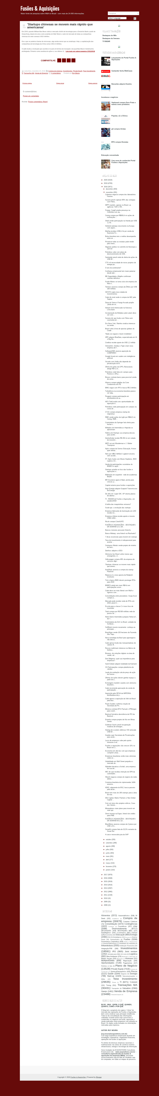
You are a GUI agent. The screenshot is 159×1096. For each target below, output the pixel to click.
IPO (114, 951)
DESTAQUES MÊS (125, 931)
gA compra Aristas (118, 129)
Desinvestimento (119, 929)
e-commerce (121, 933)
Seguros (124, 974)
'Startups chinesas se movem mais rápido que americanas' (60, 26)
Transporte (115, 988)
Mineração (120, 958)
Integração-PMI (106, 948)
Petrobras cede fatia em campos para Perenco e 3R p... (118, 373)
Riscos (134, 971)
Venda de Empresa (41, 73)
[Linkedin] (138, 18)
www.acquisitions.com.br (125, 1052)
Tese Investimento (89, 71)
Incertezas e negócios (109, 97)
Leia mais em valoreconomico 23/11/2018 (80, 51)
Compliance (115, 918)
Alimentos (105, 915)
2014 (105, 885)
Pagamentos (127, 963)
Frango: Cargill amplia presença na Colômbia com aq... (117, 211)
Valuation (126, 988)
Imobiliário (122, 943)
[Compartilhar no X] (64, 60)
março (108, 863)
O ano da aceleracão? (113, 268)
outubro (108, 839)
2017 (105, 875)
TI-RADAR (133, 982)
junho (108, 853)
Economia (108, 935)
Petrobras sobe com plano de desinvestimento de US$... (115, 253)
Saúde (111, 974)
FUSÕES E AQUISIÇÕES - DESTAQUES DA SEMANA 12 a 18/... (120, 526)
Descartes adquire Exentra (121, 84)
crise (135, 926)
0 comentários (56, 73)
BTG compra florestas (119, 142)
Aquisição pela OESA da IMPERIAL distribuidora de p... (118, 694)
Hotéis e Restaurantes (130, 941)
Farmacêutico (114, 939)
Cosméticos (122, 926)
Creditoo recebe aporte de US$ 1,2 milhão (120, 342)
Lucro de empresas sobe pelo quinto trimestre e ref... (118, 741)
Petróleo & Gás (106, 966)
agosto (108, 846)
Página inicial (60, 83)
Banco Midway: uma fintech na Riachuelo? (120, 533)
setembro (109, 843)
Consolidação (111, 924)
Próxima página (27, 83)
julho (107, 849)
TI (22, 73)
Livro (125, 954)
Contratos (111, 926)
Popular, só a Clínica (119, 116)
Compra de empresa (55, 71)
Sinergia (133, 974)
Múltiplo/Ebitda (107, 960)
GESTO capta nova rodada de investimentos (116, 293)
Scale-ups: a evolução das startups (118, 508)
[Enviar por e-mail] (59, 60)
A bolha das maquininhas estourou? (118, 504)
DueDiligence (106, 933)
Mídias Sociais (106, 958)
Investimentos (67, 71)
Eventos (127, 937)
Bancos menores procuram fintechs (118, 530)
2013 (105, 888)
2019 (105, 183)
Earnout (134, 933)
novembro (109, 192)
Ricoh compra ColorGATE (114, 521)
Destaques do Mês (109, 35)
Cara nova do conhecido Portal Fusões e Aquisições (123, 161)
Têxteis (114, 982)
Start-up (110, 976)
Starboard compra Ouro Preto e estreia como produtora (123, 103)
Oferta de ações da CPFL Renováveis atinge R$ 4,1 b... (119, 368)
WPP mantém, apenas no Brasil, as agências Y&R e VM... (118, 206)
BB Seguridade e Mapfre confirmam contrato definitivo (118, 277)
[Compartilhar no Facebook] (135, 18)
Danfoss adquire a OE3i (113, 551)
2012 (105, 892)
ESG (109, 937)
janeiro (108, 870)
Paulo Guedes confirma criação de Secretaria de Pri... (117, 705)
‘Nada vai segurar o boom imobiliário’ (118, 334)
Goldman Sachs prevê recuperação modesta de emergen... (118, 726)
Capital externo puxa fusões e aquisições (120, 485)
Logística (133, 954)
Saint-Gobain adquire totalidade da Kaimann (121, 664)
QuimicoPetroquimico (118, 971)
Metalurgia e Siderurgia (128, 956)
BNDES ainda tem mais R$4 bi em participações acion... (117, 586)
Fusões (127, 939)
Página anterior (92, 83)
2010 (105, 898)
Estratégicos (117, 937)
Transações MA (29, 73)
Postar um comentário (31, 96)
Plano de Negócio (126, 965)
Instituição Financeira (127, 945)
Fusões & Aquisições (39, 8)
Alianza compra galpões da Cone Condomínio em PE (117, 383)
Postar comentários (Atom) (38, 102)
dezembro (109, 189)
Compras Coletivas (130, 921)
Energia (133, 935)
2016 (105, 878)
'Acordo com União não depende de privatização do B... (118, 362)
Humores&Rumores (110, 943)
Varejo (104, 991)
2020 (105, 180)
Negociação (127, 961)
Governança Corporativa (110, 942)
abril (107, 860)
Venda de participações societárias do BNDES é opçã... (119, 465)
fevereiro (109, 866)
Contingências (130, 924)
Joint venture (131, 951)
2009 (105, 902)
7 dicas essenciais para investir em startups (121, 537)
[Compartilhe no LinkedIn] (73, 60)
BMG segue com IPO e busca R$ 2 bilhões (120, 388)
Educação (120, 935)
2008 (105, 905)
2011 (105, 895)
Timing (108, 985)
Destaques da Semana (110, 38)
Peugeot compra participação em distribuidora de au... (117, 397)
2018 (105, 187)
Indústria (132, 943)
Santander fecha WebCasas (121, 71)
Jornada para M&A (114, 954)
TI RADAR (106, 41)
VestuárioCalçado (116, 994)
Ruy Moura (76, 73)
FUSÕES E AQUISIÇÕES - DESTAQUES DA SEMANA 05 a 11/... (120, 820)
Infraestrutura (107, 946)
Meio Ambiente (111, 956)
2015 (105, 881)
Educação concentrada (110, 155)
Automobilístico (124, 916)
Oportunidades (107, 963)
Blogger (99, 1077)
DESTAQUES (106, 931)
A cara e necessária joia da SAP (117, 834)
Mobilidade (129, 958)
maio (107, 856)
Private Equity (77, 71)
